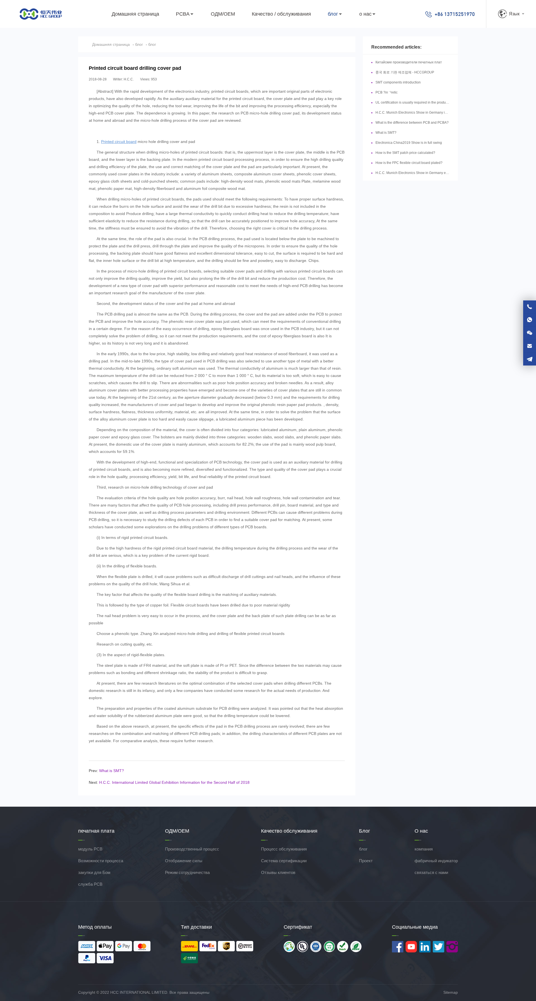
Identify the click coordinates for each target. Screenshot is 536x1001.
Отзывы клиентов (278, 872)
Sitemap (450, 992)
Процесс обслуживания (284, 849)
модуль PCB (90, 849)
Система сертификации (284, 860)
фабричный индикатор (436, 860)
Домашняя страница (135, 14)
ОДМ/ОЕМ (223, 14)
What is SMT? (111, 770)
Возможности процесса (100, 860)
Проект (366, 860)
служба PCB (90, 884)
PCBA (183, 14)
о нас (365, 14)
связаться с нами (431, 872)
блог (333, 14)
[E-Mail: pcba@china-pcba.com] (529, 346)
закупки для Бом (94, 872)
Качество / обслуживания (281, 14)
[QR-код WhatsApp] (529, 320)
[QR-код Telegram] (529, 359)
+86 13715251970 (455, 14)
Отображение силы (183, 860)
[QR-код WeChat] (529, 333)
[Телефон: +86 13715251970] (529, 306)
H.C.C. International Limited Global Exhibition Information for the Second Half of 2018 (174, 782)
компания (424, 849)
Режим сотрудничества (187, 872)
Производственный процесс (192, 849)
